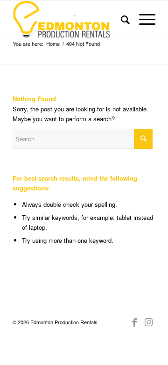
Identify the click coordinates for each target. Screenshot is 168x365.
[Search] (121, 19)
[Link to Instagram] (148, 322)
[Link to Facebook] (134, 322)
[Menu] (142, 19)
